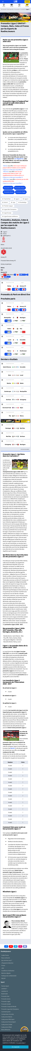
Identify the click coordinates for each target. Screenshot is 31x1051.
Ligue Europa (7, 213)
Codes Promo (5, 955)
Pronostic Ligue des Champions (10, 1009)
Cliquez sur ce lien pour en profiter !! (12, 183)
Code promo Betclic (6, 1017)
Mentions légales (6, 973)
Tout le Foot (7, 199)
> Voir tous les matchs (24, 449)
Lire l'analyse (5, 279)
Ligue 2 (26, 199)
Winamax (6, 172)
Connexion (27, 2)
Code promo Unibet (6, 1024)
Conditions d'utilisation (7, 971)
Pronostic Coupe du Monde (8, 1007)
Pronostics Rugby (20, 192)
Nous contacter (5, 958)
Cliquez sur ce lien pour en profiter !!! (13, 170)
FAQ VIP (3, 978)
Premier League (8, 206)
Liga (13, 202)
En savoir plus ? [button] (20, 1043)
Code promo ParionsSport (8, 1022)
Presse (3, 965)
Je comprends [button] (15, 1047)
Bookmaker (4, 994)
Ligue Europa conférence (11, 216)
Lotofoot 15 (4, 991)
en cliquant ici (19, 159)
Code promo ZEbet (6, 1027)
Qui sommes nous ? (6, 960)
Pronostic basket (6, 1004)
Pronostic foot (5, 996)
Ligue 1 (17, 199)
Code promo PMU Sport (7, 1019)
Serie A (6, 202)
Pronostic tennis (5, 999)
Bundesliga (23, 202)
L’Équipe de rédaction (7, 963)
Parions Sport (5, 986)
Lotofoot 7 (4, 989)
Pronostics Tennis (20, 188)
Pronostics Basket (9, 192)
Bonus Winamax (5, 1030)
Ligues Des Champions (10, 209)
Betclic (5, 166)
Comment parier (5, 1012)
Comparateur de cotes (7, 1014)
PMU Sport (6, 179)
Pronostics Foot (8, 188)
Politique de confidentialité (8, 976)
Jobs (2, 968)
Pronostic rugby (5, 1001)
